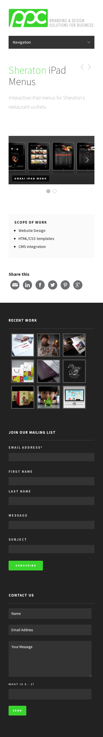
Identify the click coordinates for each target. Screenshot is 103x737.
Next (87, 160)
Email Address (26, 447)
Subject (18, 539)
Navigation (22, 42)
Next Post (89, 66)
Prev (16, 160)
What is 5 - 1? (22, 684)
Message (18, 515)
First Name (21, 471)
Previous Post (81, 66)
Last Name (20, 491)
